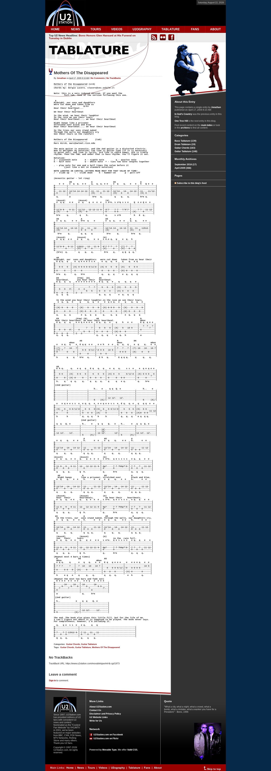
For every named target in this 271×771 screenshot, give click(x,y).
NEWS (75, 29)
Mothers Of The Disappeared (106, 647)
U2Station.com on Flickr (105, 738)
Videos (103, 767)
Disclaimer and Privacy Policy (105, 713)
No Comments (98, 78)
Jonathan (61, 78)
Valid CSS (132, 749)
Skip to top (213, 769)
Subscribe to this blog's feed (191, 183)
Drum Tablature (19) (185, 144)
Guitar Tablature (89, 644)
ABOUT (215, 29)
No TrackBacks (113, 78)
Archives (191, 158)
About (158, 767)
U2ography (118, 767)
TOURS (96, 29)
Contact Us (95, 710)
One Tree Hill (181, 121)
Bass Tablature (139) (185, 141)
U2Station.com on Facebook (107, 734)
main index (207, 125)
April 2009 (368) (183, 168)
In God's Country (183, 114)
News (80, 767)
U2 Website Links (98, 717)
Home (70, 767)
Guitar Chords (73, 644)
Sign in (52, 680)
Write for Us (95, 720)
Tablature (134, 767)
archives (185, 127)
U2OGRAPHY (142, 29)
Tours (91, 767)
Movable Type (109, 749)
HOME (55, 29)
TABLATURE (170, 29)
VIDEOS (116, 29)
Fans (147, 767)
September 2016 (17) (186, 164)
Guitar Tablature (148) (186, 151)
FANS (195, 29)
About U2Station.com (100, 706)
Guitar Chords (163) (185, 148)
